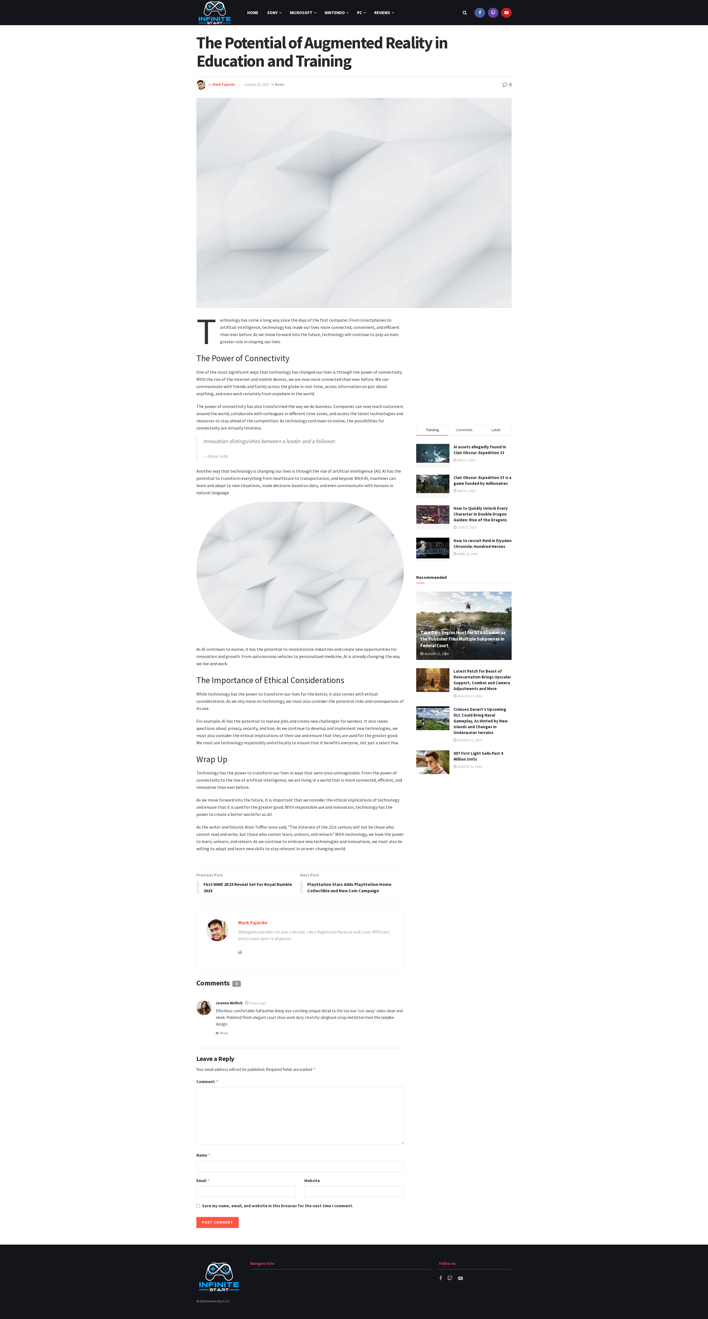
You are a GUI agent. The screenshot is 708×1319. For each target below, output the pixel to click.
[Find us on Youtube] (506, 12)
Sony (272, 12)
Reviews (382, 12)
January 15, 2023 (256, 84)
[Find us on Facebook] (480, 12)
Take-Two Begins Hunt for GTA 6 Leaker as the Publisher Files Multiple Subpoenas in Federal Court (462, 639)
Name (203, 1155)
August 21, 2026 (436, 654)
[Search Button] (465, 12)
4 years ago (258, 1003)
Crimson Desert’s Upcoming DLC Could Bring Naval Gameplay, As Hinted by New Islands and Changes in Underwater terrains (481, 721)
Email (203, 1180)
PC (359, 12)
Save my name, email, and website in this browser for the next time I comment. (277, 1205)
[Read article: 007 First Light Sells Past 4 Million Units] (432, 762)
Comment (207, 1081)
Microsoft (301, 12)
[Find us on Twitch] (493, 12)
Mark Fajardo (224, 84)
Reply (224, 1033)
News (279, 84)
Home (252, 12)
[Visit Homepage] (214, 12)
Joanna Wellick (229, 1002)
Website (312, 1180)
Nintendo (335, 12)
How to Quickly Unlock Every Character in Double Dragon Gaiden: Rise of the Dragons (481, 514)
